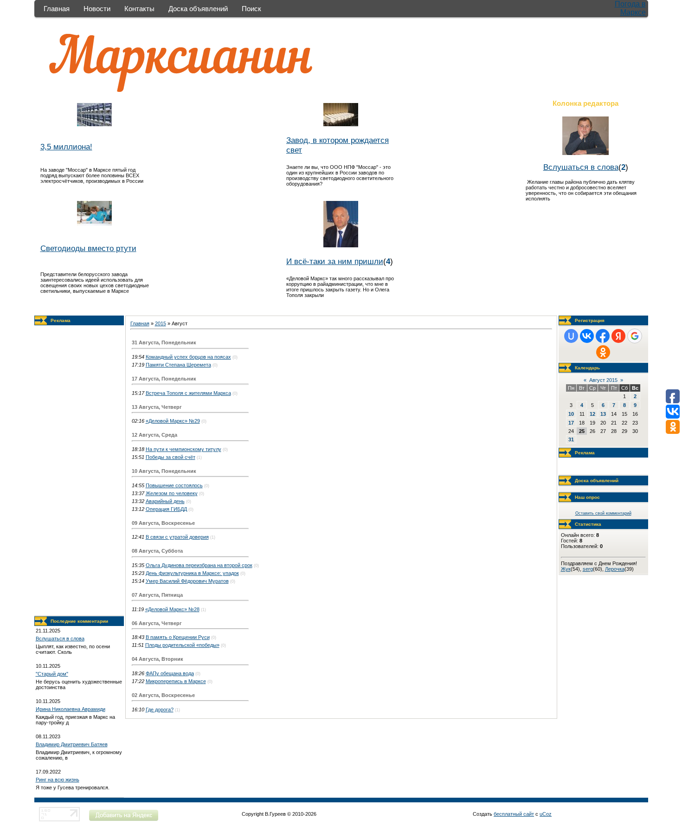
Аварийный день (165, 501)
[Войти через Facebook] (603, 336)
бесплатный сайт (514, 814)
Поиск (251, 9)
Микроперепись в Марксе (176, 681)
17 (571, 423)
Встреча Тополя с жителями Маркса (188, 393)
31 (571, 439)
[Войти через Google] (634, 336)
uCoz (546, 814)
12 (592, 414)
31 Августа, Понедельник (164, 342)
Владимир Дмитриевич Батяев (72, 744)
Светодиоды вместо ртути (88, 248)
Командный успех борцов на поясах (188, 357)
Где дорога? (160, 709)
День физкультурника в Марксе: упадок (192, 573)
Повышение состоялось (174, 485)
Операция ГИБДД (166, 509)
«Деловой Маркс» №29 (173, 421)
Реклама (61, 320)
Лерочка (614, 569)
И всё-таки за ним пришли (334, 261)
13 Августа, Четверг (157, 407)
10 (571, 414)
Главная (57, 9)
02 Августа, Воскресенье (163, 695)
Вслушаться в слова (580, 167)
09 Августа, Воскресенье (163, 523)
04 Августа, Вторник (157, 659)
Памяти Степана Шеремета (178, 365)
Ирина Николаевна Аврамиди (70, 709)
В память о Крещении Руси (178, 637)
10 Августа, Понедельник (164, 471)
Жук (566, 569)
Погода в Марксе (630, 8)
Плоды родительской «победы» (182, 645)
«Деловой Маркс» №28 (172, 609)
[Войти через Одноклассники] (603, 352)
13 (603, 414)
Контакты (139, 9)
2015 (160, 323)
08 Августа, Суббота (157, 551)
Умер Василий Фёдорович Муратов (187, 581)
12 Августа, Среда (154, 435)
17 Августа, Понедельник (164, 378)
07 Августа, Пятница (157, 595)
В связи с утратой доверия (177, 537)
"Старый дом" (52, 674)
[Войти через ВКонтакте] (587, 336)
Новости (97, 9)
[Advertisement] (79, 470)
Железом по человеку (172, 493)
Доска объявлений (198, 9)
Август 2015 (603, 380)
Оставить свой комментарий (603, 513)
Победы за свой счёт (170, 457)
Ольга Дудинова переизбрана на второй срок (199, 565)
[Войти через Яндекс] (618, 336)
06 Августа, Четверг (157, 623)
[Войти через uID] (571, 336)
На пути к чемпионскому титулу (183, 449)
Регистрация (590, 320)
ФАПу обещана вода (170, 673)
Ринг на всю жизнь (57, 779)
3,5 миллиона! (66, 146)
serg (588, 569)
